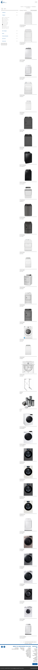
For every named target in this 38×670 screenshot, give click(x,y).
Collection (3, 12)
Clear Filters (4, 44)
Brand (3, 33)
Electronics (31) (5, 22)
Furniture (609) (5, 23)
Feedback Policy (28, 653)
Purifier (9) (4, 25)
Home (22, 6)
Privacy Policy (28, 652)
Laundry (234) (5, 24)
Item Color (4, 38)
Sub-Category (4, 30)
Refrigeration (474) (6, 26)
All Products (27, 6)
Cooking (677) (5, 18)
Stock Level (4, 41)
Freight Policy (28, 655)
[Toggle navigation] (36, 2)
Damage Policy (28, 654)
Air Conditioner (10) (6, 17)
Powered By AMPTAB (33, 668)
